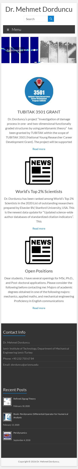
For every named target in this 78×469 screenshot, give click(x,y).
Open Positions (39, 270)
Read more (39, 149)
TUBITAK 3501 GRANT (38, 111)
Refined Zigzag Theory (24, 398)
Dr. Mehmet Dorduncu (39, 9)
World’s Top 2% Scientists (39, 191)
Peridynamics (20, 432)
